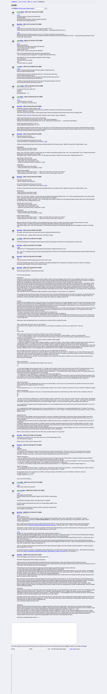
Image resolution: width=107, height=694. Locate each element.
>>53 (25, 437)
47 (13, 135)
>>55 (23, 269)
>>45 (23, 41)
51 (13, 246)
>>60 (23, 483)
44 (13, 86)
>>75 (21, 178)
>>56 (26, 269)
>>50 (18, 247)
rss (31, 1)
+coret (74, 649)
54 (13, 436)
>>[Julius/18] (28, 87)
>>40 (18, 33)
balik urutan (30, 8)
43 (13, 67)
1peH (18, 97)
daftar (85, 646)
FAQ (20, 1)
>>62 (23, 513)
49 (13, 231)
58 (13, 513)
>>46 (23, 25)
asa (18, 66)
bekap (35, 1)
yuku (18, 40)
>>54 (21, 269)
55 (13, 446)
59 (16, 8)
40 (13, 12)
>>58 (21, 483)
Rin (23, 12)
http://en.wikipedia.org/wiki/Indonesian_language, (42, 525)
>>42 (21, 25)
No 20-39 (19, 8)
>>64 (26, 513)
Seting (24, 1)
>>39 (18, 27)
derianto (19, 490)
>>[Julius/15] (22, 87)
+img (71, 649)
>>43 (21, 41)
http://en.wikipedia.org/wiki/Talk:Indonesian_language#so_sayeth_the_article (44, 551)
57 (13, 491)
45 (13, 97)
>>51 (21, 239)
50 (13, 239)
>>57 (28, 269)
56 (13, 483)
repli (13, 14)
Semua (24, 8)
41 (13, 25)
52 (13, 257)
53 (13, 268)
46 (13, 107)
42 (13, 41)
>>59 (30, 269)
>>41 (21, 13)
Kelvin (19, 12)
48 (13, 177)
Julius (19, 86)
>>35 (18, 15)
